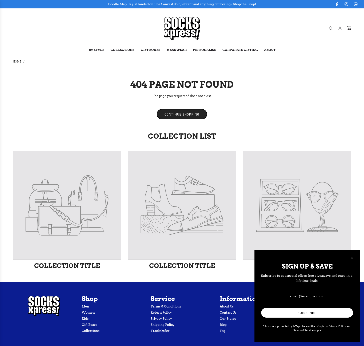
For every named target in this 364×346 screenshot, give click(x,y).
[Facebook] (337, 4)
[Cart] (349, 28)
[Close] (352, 257)
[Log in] (340, 28)
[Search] (330, 28)
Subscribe (307, 313)
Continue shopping (182, 114)
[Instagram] (346, 4)
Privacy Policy (337, 326)
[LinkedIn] (355, 4)
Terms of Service (303, 330)
